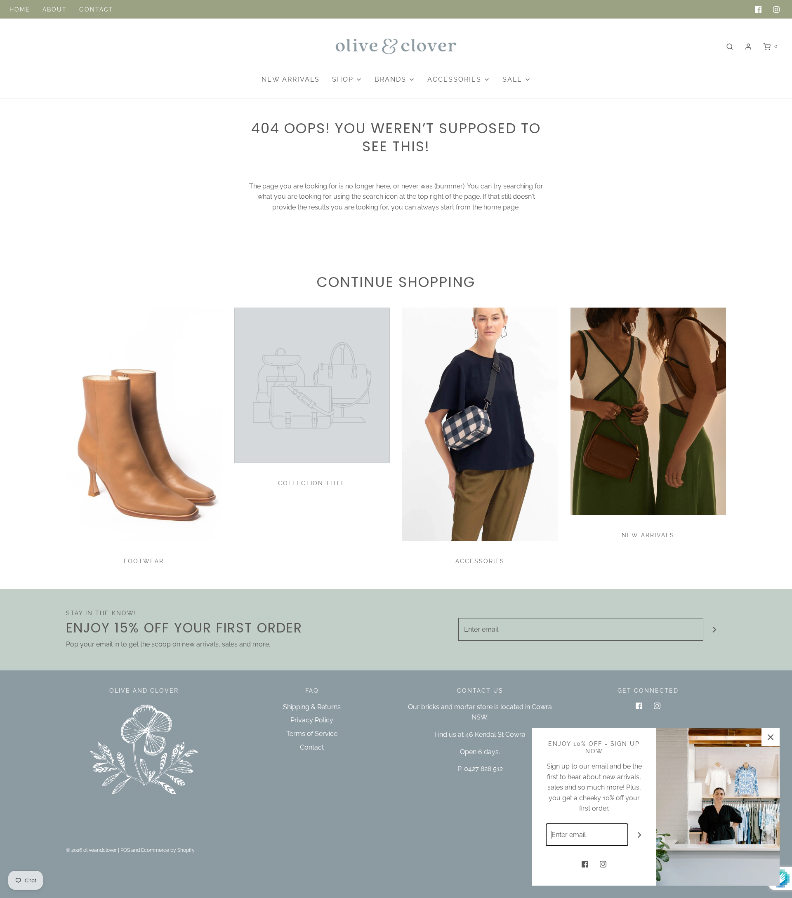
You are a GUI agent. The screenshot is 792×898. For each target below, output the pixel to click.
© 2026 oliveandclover (91, 850)
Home (19, 9)
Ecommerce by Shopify (168, 850)
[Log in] (748, 46)
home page (501, 207)
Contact (96, 9)
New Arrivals (291, 79)
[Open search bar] (729, 46)
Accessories (479, 561)
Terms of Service (311, 734)
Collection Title (312, 483)
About (54, 9)
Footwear (144, 561)
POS (125, 850)
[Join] (714, 629)
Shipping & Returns (312, 707)
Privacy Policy (311, 720)
